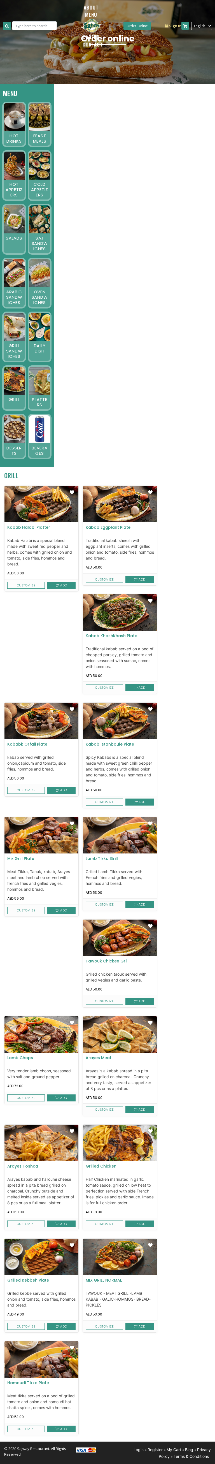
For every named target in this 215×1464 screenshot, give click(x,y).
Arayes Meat (98, 1058)
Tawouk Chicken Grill (107, 961)
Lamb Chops (20, 1058)
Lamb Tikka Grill (102, 858)
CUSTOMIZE (26, 585)
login (139, 1449)
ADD (63, 585)
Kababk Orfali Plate (27, 744)
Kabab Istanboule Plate (110, 744)
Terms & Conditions (191, 1456)
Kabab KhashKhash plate (111, 636)
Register (155, 1449)
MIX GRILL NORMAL (104, 1280)
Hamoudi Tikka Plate (28, 1383)
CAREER (91, 37)
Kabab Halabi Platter (28, 527)
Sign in (174, 25)
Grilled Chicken (101, 1166)
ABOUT (91, 7)
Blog (189, 1449)
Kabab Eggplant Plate (108, 527)
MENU (91, 14)
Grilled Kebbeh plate (28, 1280)
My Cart (174, 1449)
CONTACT (93, 44)
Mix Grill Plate (20, 858)
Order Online (137, 26)
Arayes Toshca (22, 1166)
